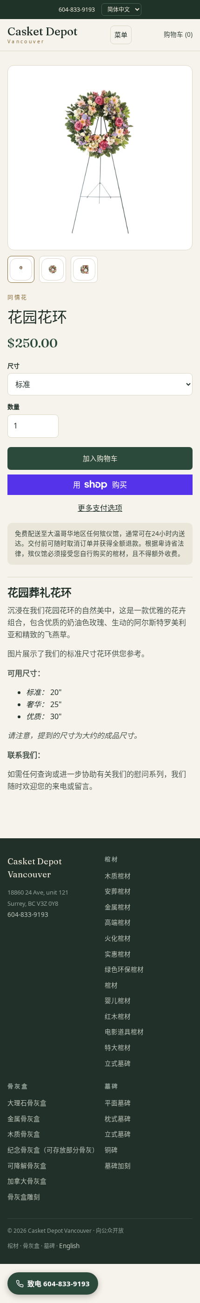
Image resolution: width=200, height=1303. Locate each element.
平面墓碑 (118, 1103)
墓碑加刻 (118, 1166)
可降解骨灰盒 (27, 1166)
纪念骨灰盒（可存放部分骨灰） (53, 1150)
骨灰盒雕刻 (23, 1197)
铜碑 (111, 1150)
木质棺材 (118, 876)
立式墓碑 (118, 1063)
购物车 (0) (178, 34)
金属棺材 (118, 907)
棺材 (111, 985)
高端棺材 (118, 922)
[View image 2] (52, 269)
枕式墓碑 (118, 1119)
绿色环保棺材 (124, 969)
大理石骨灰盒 (27, 1103)
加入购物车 (100, 458)
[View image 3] (84, 269)
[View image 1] (20, 269)
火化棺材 (118, 938)
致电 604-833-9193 (58, 1283)
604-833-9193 (77, 9)
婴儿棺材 (118, 1000)
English (69, 1246)
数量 (13, 406)
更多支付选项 (100, 508)
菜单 (120, 34)
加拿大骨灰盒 (27, 1181)
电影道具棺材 (124, 1032)
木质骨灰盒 (23, 1134)
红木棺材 (118, 1016)
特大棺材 (118, 1047)
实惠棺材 (118, 954)
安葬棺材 (118, 891)
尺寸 (13, 365)
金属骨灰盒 (23, 1119)
